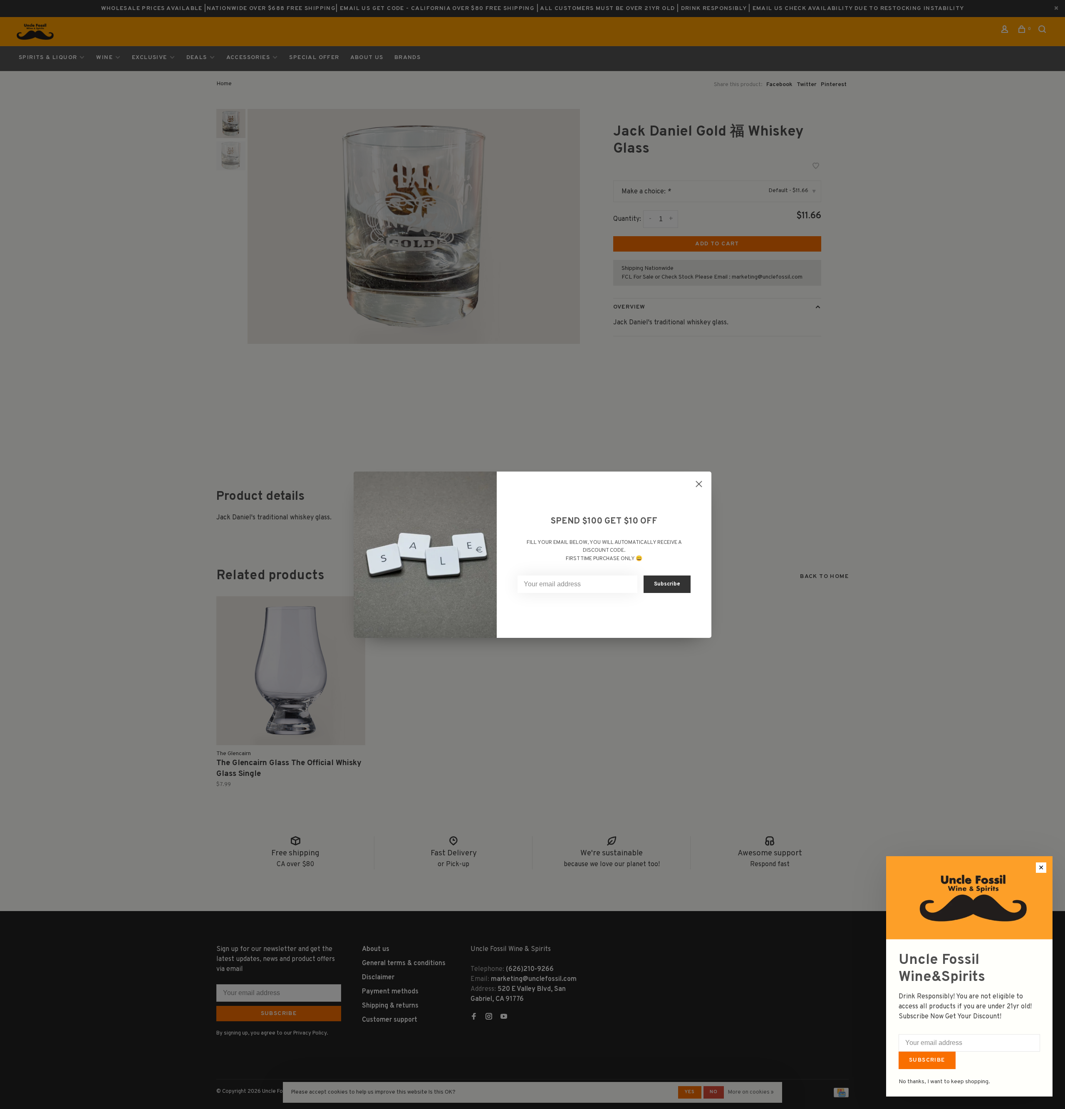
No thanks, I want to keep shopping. (944, 1081)
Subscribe (927, 1060)
